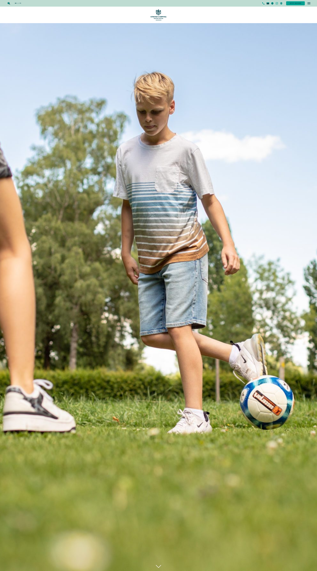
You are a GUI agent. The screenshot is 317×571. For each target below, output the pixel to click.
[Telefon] (263, 3)
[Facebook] (272, 3)
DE (16, 3)
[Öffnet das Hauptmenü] (308, 3)
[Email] (268, 3)
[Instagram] (277, 3)
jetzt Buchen (295, 3)
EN (20, 3)
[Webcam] (281, 3)
